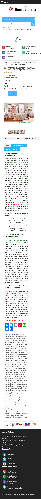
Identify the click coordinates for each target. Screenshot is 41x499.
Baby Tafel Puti (7, 32)
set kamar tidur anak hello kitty (14, 388)
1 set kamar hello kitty (14, 334)
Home (20, 62)
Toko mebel (20, 416)
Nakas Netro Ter (7, 29)
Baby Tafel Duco (30, 29)
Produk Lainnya (11, 149)
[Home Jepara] (23, 11)
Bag (20, 39)
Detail (8, 145)
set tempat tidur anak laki (18, 410)
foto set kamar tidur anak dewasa (15, 342)
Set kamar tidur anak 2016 (13, 378)
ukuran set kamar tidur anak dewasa (16, 418)
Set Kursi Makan (19, 29)
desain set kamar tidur (19, 340)
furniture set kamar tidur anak (14, 344)
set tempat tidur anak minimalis (14, 412)
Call (13, 93)
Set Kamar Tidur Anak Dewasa (14, 320)
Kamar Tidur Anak (30, 62)
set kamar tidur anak (19, 376)
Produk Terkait (19, 145)
